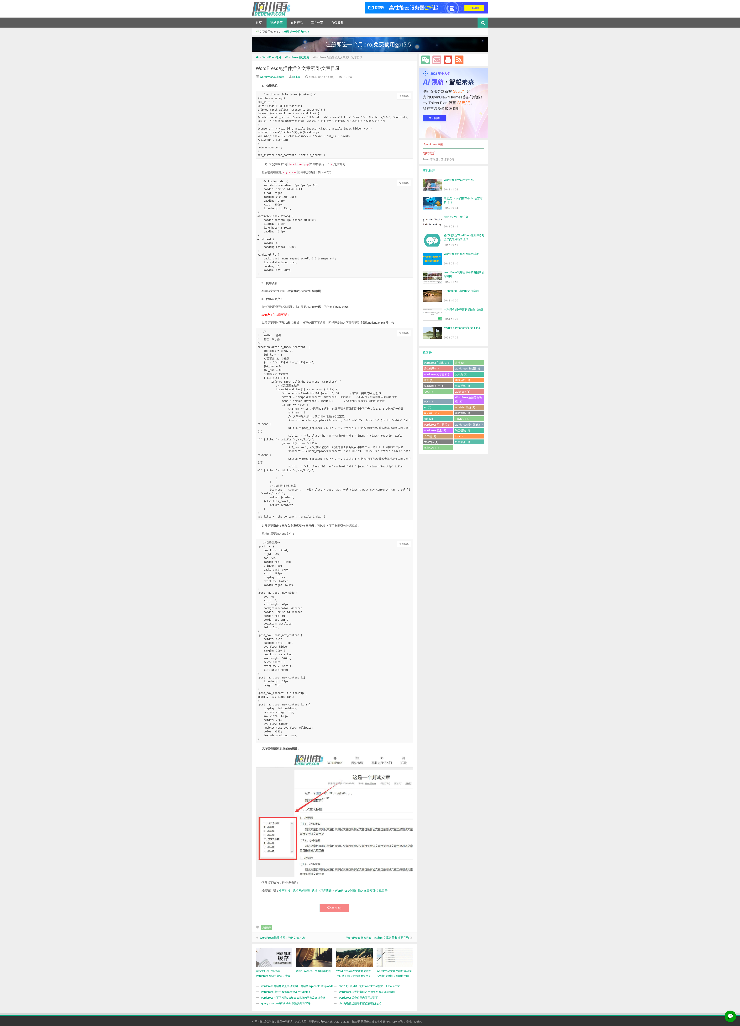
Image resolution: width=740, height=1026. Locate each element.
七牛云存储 (384, 1021)
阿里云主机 (367, 1021)
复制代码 (404, 96)
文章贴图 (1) (431, 447)
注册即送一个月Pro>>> (295, 31)
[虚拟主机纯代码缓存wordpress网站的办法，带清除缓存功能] (274, 957)
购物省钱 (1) (462, 380)
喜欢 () (336, 908)
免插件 (266, 927)
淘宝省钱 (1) (462, 430)
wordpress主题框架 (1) (438, 362)
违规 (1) (428, 380)
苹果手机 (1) (462, 386)
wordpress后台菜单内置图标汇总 (358, 997)
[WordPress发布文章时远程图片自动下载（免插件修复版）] (354, 957)
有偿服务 (337, 22)
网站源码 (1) (462, 413)
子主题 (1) (430, 436)
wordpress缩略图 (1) (467, 368)
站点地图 (300, 1021)
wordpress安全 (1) (435, 430)
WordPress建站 (271, 57)
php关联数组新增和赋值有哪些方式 (360, 1003)
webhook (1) (462, 391)
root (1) (428, 391)
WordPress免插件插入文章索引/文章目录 (298, 68)
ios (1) (459, 436)
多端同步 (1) (462, 442)
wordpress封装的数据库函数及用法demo (285, 992)
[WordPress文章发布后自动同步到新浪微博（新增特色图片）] (395, 957)
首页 (259, 22)
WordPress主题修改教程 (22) (468, 399)
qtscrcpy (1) (431, 442)
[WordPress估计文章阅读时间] (314, 957)
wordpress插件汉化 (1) (469, 424)
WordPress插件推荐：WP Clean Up (282, 937)
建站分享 (276, 22)
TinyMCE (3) (462, 419)
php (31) (429, 419)
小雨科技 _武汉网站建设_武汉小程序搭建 (305, 890)
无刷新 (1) (461, 374)
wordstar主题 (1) (465, 407)
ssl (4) (427, 407)
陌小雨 (296, 77)
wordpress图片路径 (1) (438, 424)
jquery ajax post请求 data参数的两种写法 (285, 1003)
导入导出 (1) (431, 413)
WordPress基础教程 (297, 57)
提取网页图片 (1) (434, 386)
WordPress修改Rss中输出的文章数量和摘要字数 (377, 937)
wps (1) (428, 401)
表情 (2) (460, 362)
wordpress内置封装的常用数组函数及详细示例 (367, 992)
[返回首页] (257, 57)
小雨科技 (257, 1021)
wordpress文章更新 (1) (438, 374)
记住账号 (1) (431, 368)
